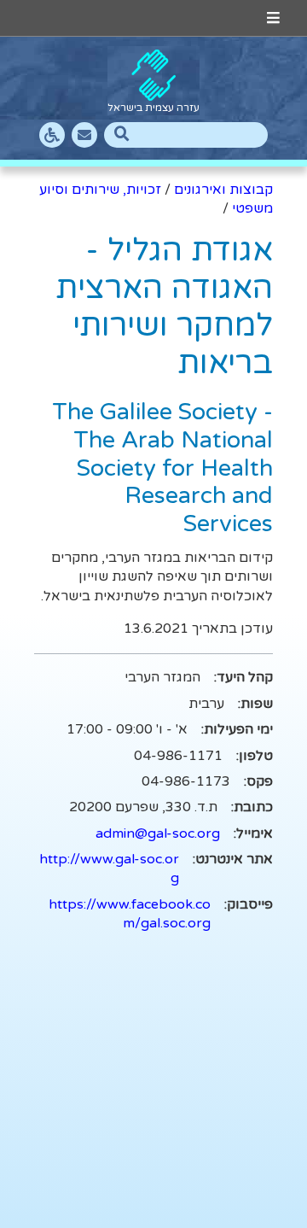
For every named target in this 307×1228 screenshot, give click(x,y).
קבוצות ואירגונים (223, 189)
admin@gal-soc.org (158, 833)
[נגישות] (52, 135)
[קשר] (84, 135)
